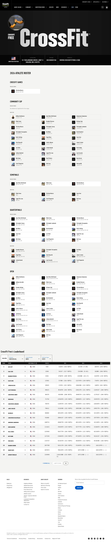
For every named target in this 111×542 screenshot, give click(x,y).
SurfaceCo (60, 503)
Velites (59, 487)
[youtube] (97, 538)
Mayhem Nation (61, 516)
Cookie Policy (31, 538)
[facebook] (89, 538)
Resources (64, 7)
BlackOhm (60, 518)
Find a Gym (43, 487)
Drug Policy (9, 485)
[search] (102, 7)
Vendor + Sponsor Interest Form (30, 496)
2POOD (60, 491)
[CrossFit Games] (6, 5)
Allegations (9, 487)
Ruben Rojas (61, 526)
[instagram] (94, 538)
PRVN (59, 508)
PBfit (59, 497)
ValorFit (60, 520)
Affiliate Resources (28, 487)
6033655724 (51, 60)
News (57, 7)
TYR (59, 522)
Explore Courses (45, 489)
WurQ (59, 514)
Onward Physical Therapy (64, 505)
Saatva (59, 493)
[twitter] (92, 538)
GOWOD (60, 501)
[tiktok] (103, 538)
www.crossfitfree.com (70, 60)
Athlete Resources (28, 485)
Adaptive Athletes (28, 483)
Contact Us (26, 504)
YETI (59, 489)
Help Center (27, 502)
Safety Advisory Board (29, 491)
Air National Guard (62, 483)
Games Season (17, 7)
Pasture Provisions (62, 499)
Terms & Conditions (12, 538)
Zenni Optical (61, 495)
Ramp (59, 512)
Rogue (59, 485)
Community (28, 7)
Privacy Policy (22, 538)
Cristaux (60, 510)
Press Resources (28, 489)
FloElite (59, 524)
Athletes (51, 7)
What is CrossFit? (45, 483)
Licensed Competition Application (29, 500)
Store (75, 7)
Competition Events (40, 7)
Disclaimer (40, 538)
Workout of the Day (45, 485)
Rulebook (9, 483)
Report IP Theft (56, 538)
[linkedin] (100, 538)
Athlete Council (27, 493)
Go (65, 463)
